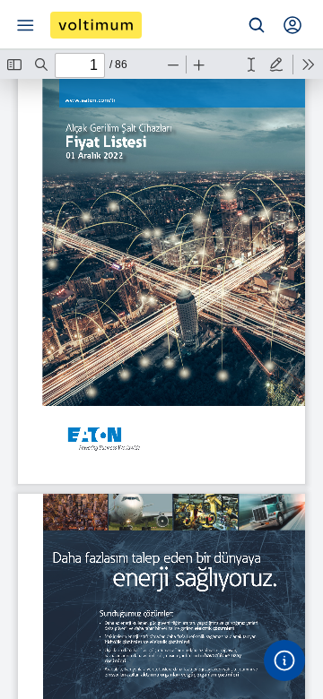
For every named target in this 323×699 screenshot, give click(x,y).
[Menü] (25, 25)
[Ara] (256, 25)
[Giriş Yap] (292, 25)
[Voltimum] (96, 25)
